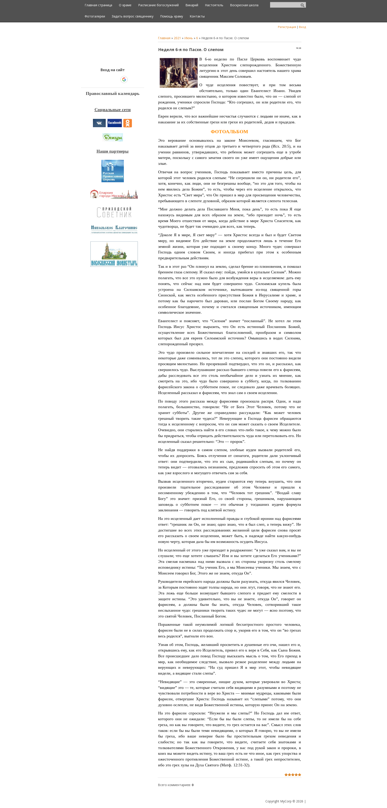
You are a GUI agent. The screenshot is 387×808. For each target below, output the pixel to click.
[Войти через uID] (93, 79)
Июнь (188, 38)
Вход (302, 27)
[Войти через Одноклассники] (132, 79)
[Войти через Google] (124, 79)
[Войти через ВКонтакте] (101, 79)
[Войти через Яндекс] (116, 79)
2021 (177, 38)
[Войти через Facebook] (108, 79)
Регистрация (287, 27)
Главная (164, 38)
